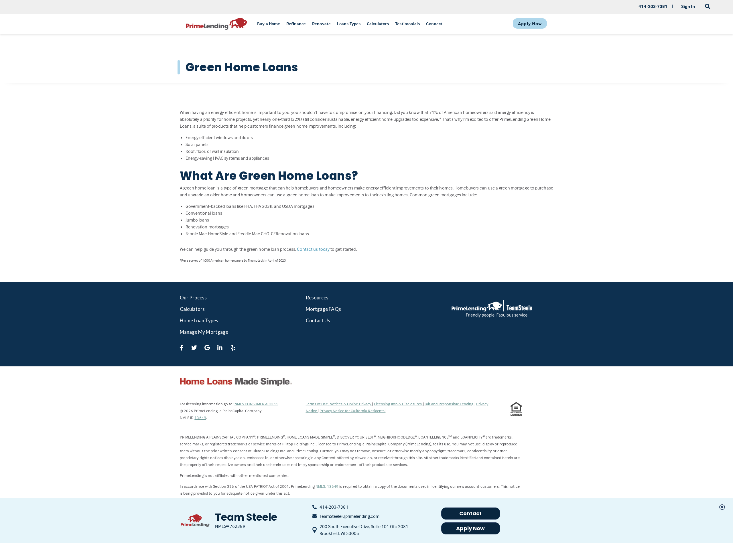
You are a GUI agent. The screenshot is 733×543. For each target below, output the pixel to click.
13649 (200, 417)
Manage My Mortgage (204, 332)
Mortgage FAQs (323, 309)
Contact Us (318, 320)
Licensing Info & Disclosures (398, 403)
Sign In (688, 6)
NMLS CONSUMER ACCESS (256, 403)
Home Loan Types (199, 320)
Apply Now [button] (470, 528)
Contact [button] (470, 513)
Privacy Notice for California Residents (352, 410)
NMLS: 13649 (327, 486)
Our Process (193, 298)
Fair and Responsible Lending (449, 403)
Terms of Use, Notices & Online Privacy (339, 403)
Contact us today (313, 249)
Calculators (192, 309)
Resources (317, 298)
